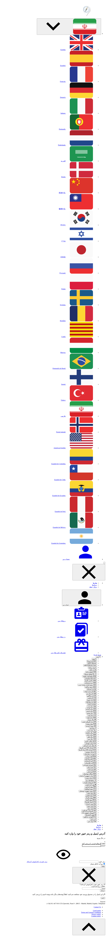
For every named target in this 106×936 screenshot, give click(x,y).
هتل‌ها (95, 583)
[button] (69, 26)
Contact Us (97, 907)
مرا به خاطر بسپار (96, 864)
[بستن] (88, 875)
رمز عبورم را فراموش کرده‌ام (37, 862)
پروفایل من (62, 621)
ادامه (102, 898)
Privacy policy (96, 914)
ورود (99, 655)
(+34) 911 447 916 (53, 903)
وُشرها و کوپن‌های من (58, 653)
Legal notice (97, 910)
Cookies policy (96, 916)
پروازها (94, 585)
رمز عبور (102, 862)
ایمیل (103, 845)
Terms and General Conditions (91, 912)
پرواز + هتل (93, 587)
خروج (95, 655)
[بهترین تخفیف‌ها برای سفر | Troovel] (86, 16)
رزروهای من (61, 637)
